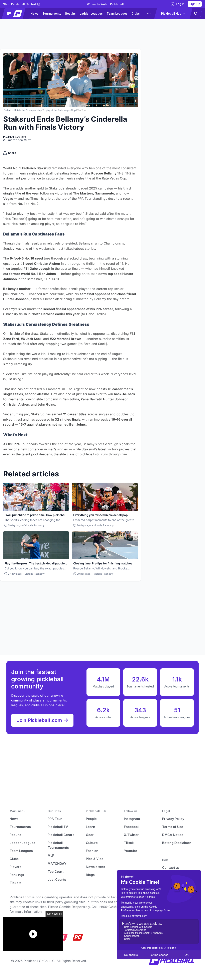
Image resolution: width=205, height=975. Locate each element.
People (91, 819)
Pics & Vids (94, 859)
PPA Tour (55, 819)
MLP (51, 856)
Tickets (15, 883)
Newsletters (95, 867)
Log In (180, 4)
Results (70, 13)
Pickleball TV (58, 827)
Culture (92, 843)
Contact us (171, 868)
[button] (15, 13)
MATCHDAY (57, 864)
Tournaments (51, 13)
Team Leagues (117, 13)
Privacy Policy (173, 819)
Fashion (92, 851)
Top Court (55, 872)
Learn (90, 827)
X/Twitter (131, 835)
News (34, 13)
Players (15, 867)
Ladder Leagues (91, 13)
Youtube (130, 851)
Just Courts (57, 880)
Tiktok (129, 843)
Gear (90, 835)
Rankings (17, 875)
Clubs (136, 13)
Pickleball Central (61, 835)
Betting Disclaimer (176, 843)
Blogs (90, 875)
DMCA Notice (172, 835)
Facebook (132, 827)
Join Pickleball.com (39, 720)
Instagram (132, 819)
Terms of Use (172, 827)
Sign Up (194, 4)
